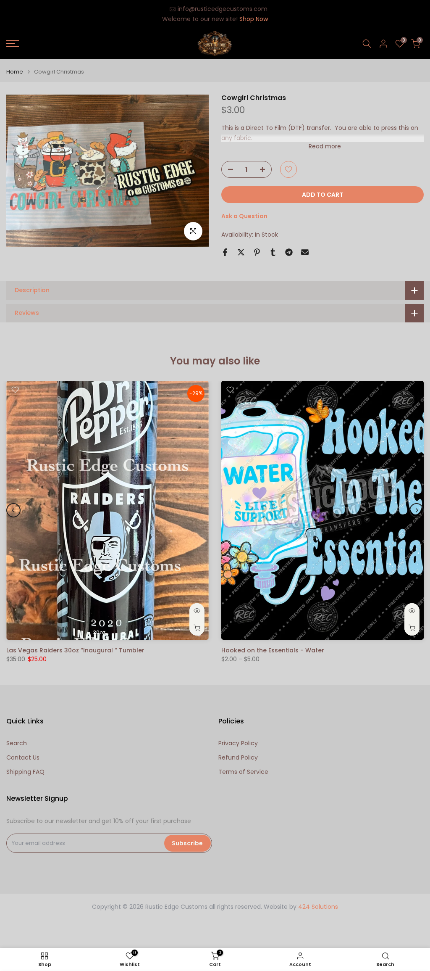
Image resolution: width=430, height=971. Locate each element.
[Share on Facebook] (225, 252)
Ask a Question (244, 216)
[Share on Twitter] (241, 252)
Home (14, 71)
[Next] (416, 510)
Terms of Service (243, 772)
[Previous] (13, 510)
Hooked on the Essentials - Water (272, 650)
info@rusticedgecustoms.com (222, 9)
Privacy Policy (238, 743)
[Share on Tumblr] (273, 252)
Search (16, 743)
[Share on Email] (305, 252)
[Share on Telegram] (289, 252)
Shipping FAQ (25, 772)
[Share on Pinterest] (257, 252)
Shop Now (253, 19)
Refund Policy (238, 758)
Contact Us (22, 758)
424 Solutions (318, 907)
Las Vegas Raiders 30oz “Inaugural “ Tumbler (75, 650)
